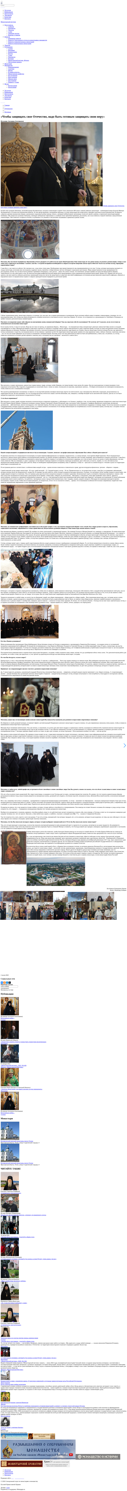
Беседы (10, 53)
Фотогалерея (12, 87)
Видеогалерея (12, 85)
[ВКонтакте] (2, 983)
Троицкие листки (13, 33)
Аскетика (11, 69)
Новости (7, 37)
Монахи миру (12, 79)
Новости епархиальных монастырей (19, 43)
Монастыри (8, 64)
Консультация (12, 77)
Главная (6, 105)
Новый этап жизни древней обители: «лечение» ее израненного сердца (23, 1215)
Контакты (7, 18)
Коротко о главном (14, 35)
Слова (10, 32)
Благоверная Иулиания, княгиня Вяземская (14, 1402)
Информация (8, 12)
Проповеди (11, 28)
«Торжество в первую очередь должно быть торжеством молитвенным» (23, 1042)
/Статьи (3, 1020)
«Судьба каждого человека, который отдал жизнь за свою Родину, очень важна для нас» (29, 1259)
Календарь (7, 17)
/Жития (3, 1404)
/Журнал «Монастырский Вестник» (12, 1067)
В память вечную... (14, 72)
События (11, 27)
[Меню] (1, 3)
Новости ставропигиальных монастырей (21, 42)
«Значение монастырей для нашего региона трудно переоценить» (21, 1089)
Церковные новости (14, 38)
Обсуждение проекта (15, 62)
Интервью (11, 50)
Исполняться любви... (8, 1018)
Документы (8, 15)
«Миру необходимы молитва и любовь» (13, 1281)
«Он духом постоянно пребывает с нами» (14, 1303)
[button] (125, 745)
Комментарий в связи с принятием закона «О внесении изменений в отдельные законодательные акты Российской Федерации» (41, 1381)
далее (8, 1487)
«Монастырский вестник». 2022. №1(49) (13, 1065)
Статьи (10, 48)
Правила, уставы (13, 82)
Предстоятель (8, 25)
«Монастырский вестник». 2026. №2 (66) (14, 1361)
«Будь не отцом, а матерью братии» (12, 1427)
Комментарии (12, 52)
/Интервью (4, 1043)
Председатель (8, 13)
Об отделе (7, 10)
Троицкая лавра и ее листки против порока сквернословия (19, 1338)
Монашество (8, 65)
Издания (11, 58)
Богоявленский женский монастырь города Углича (17, 1141)
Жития (10, 70)
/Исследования (5, 1416)
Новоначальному (13, 67)
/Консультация (5, 1383)
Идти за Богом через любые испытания (13, 1384)
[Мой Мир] (7, 983)
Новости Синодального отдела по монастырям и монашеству (27, 40)
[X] (10, 983)
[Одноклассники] (4, 983)
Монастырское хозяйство (16, 74)
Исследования (12, 75)
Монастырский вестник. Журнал (18, 60)
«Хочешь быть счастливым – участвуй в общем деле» (18, 1237)
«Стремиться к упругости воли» (11, 1193)
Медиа (6, 84)
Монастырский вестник (8, 22)
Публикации (8, 47)
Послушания (12, 80)
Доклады (11, 30)
